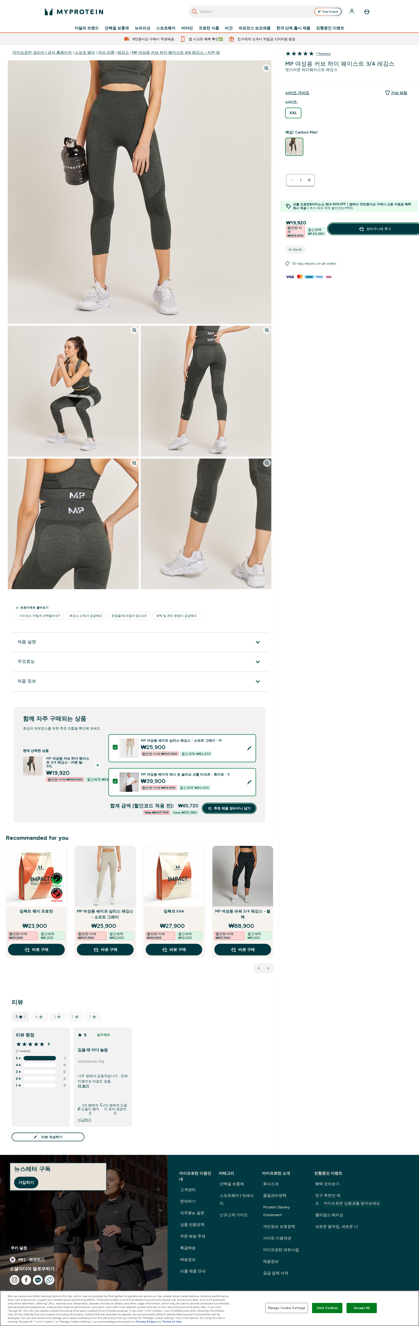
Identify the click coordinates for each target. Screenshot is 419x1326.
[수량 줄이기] (291, 180)
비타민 (187, 28)
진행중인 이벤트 (330, 28)
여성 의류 (106, 52)
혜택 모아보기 (327, 1184)
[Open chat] (49, 1280)
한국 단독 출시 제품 (293, 28)
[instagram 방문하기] (14, 1280)
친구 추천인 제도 (347, 1199)
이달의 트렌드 (87, 28)
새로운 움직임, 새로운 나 (336, 1226)
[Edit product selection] (249, 748)
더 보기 (83, 1086)
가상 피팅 (399, 93)
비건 (229, 28)
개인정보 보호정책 (279, 1226)
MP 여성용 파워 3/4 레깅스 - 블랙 (242, 914)
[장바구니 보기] (367, 11)
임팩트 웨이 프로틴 (36, 911)
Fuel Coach (330, 11)
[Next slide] (272, 912)
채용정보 (271, 1261)
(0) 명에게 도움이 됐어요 (90, 1109)
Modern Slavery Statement (276, 1211)
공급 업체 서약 (275, 1273)
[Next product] (268, 968)
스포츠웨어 (166, 28)
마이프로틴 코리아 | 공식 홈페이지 (42, 52)
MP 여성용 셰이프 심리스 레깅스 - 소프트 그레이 (105, 914)
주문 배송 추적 (192, 1236)
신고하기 (84, 1120)
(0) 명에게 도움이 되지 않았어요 (115, 1109)
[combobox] (265, 11)
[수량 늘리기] (309, 180)
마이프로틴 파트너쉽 (281, 1250)
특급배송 (188, 1248)
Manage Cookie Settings (287, 1308)
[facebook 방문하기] (26, 1280)
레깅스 (123, 52)
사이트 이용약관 (277, 1238)
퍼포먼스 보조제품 (255, 28)
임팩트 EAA (174, 911)
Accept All (362, 1308)
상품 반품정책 (192, 1225)
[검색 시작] (194, 11)
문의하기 (188, 1201)
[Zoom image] (266, 68)
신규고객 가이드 (234, 1215)
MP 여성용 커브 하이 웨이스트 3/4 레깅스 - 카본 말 (176, 52)
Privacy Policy (146, 1321)
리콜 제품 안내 (192, 1271)
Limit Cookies (327, 1308)
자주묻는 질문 (192, 1213)
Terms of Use (172, 1321)
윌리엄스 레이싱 (329, 1215)
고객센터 (188, 1190)
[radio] (293, 113)
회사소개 (271, 1184)
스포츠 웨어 (85, 52)
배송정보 (188, 1259)
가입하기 (26, 1182)
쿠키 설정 (19, 1248)
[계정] (352, 11)
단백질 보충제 (117, 28)
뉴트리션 (142, 28)
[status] (300, 180)
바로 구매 (40, 949)
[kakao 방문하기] (38, 1280)
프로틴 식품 (209, 28)
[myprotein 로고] (74, 11)
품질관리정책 (274, 1195)
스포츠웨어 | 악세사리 (237, 1199)
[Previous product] (259, 968)
